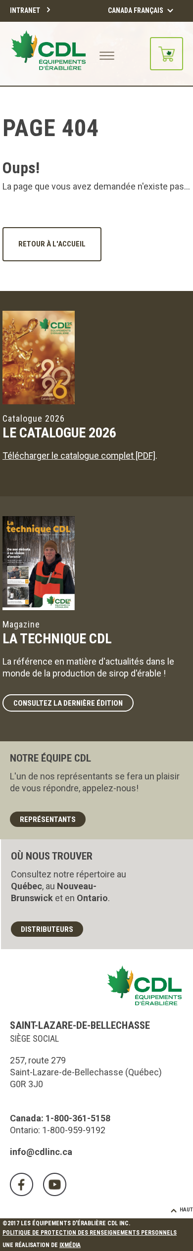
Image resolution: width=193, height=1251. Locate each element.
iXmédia (70, 1245)
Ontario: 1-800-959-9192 (57, 1130)
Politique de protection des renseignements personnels (89, 1232)
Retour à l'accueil (52, 244)
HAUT (186, 1209)
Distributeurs (47, 929)
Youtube (54, 1184)
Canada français (135, 10)
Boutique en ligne (166, 53)
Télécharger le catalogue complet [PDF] (78, 455)
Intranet (25, 10)
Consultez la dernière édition (68, 703)
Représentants (48, 819)
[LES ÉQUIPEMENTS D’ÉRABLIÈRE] (48, 54)
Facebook (21, 1184)
